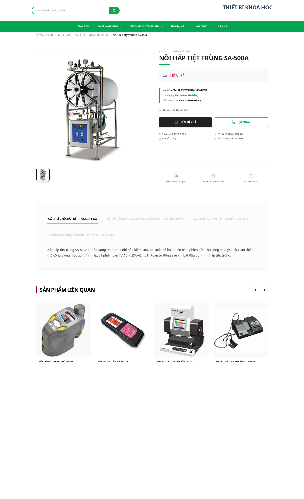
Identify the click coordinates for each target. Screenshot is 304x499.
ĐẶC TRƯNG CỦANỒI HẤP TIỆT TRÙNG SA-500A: (220, 218)
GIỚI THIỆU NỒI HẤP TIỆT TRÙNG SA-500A (72, 218)
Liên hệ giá (188, 122)
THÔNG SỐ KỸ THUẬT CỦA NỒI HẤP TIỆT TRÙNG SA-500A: (81, 235)
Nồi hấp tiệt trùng (60, 250)
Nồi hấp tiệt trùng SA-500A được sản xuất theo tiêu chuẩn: (144, 218)
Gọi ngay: (243, 122)
